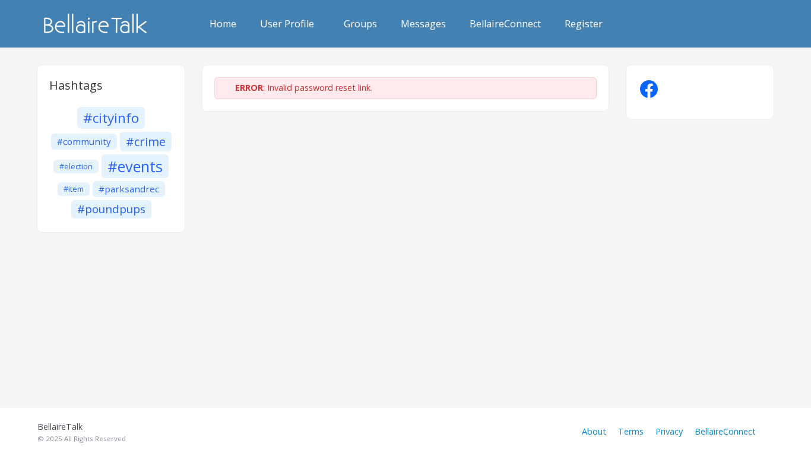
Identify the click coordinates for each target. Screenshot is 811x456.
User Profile (287, 23)
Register (584, 23)
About (594, 431)
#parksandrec (129, 189)
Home (223, 23)
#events (135, 166)
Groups (360, 23)
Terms (631, 431)
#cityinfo (111, 118)
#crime (146, 141)
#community (84, 141)
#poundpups (111, 209)
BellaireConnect (505, 23)
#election (76, 167)
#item (74, 189)
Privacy (669, 431)
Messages (423, 23)
